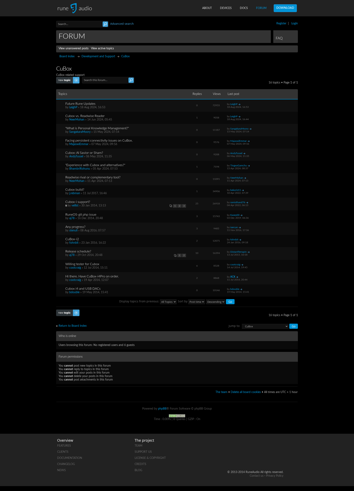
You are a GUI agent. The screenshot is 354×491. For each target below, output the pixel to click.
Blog (138, 470)
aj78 (72, 218)
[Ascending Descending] (220, 301)
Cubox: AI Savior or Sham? (84, 152)
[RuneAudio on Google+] (280, 445)
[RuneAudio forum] (249, 459)
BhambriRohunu (79, 168)
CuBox (125, 56)
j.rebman (74, 193)
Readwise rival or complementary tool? (92, 177)
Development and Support (98, 56)
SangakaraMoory (80, 132)
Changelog (66, 464)
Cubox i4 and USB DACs (83, 288)
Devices (226, 8)
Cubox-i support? (77, 202)
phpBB (162, 408)
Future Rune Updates (80, 103)
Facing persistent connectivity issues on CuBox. (99, 140)
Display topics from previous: (139, 301)
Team (138, 445)
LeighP (73, 107)
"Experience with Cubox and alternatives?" (95, 165)
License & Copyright (150, 458)
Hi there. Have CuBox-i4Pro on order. (92, 276)
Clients (62, 451)
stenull (73, 230)
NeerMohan (76, 119)
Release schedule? (78, 251)
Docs (244, 8)
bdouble (74, 292)
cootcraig (75, 267)
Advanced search (122, 24)
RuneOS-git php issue (80, 214)
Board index (67, 56)
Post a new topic (66, 78)
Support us (143, 451)
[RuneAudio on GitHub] (233, 445)
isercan (234, 227)
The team (221, 392)
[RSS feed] (264, 459)
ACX (232, 277)
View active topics (102, 48)
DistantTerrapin (238, 252)
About (207, 8)
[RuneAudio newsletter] (280, 459)
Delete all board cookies (246, 392)
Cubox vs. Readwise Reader (85, 116)
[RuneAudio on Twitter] (264, 445)
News (61, 470)
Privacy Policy (274, 475)
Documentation (69, 458)
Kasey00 (234, 215)
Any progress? (75, 227)
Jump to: (234, 326)
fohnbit (73, 242)
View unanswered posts (73, 48)
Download (285, 8)
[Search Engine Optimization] (177, 415)
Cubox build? (74, 189)
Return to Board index (73, 325)
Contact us (256, 475)
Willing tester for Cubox (82, 264)
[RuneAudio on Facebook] (249, 445)
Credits (140, 464)
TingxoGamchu (238, 165)
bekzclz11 (235, 190)
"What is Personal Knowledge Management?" (97, 128)
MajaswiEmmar (78, 144)
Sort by (183, 301)
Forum (261, 8)
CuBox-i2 (72, 239)
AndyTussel (76, 156)
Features (64, 445)
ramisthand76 (237, 202)
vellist (74, 205)
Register (281, 23)
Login (294, 23)
